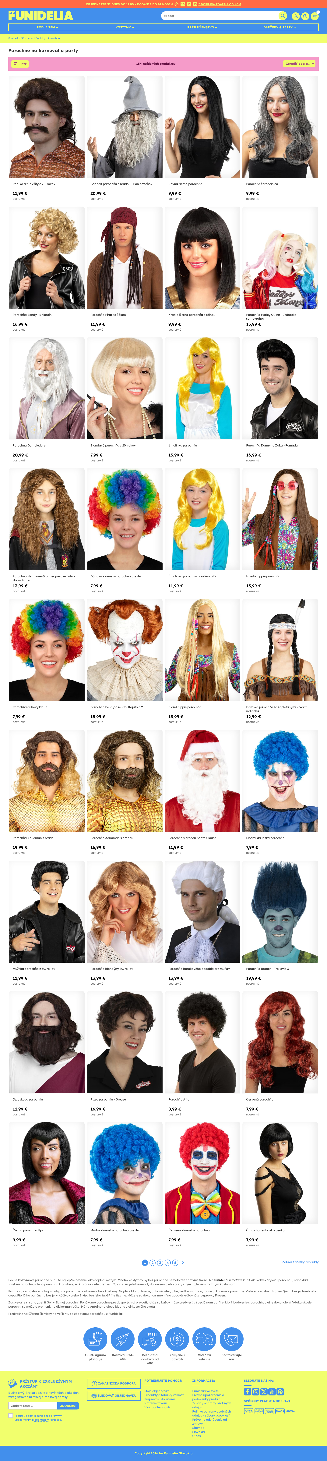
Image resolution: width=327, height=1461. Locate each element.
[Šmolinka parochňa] (202, 388)
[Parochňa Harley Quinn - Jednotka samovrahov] (280, 258)
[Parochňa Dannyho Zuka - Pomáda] (280, 388)
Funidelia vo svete (205, 1391)
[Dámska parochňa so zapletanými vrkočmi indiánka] (280, 650)
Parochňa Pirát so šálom (108, 315)
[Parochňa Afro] (202, 1042)
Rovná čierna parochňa (185, 184)
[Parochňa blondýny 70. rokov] (124, 912)
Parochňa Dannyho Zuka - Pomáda (272, 445)
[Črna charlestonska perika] (280, 1173)
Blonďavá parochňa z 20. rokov (113, 445)
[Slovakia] (247, 1392)
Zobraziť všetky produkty (300, 1262)
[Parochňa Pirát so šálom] (124, 258)
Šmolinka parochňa (182, 445)
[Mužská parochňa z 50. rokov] (47, 912)
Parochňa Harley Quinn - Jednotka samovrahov (271, 317)
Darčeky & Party (278, 27)
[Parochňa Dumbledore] (47, 388)
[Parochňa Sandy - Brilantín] (47, 258)
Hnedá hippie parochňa (263, 576)
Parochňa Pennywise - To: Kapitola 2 (116, 707)
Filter (22, 64)
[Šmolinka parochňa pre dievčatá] (202, 519)
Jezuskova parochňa (28, 1099)
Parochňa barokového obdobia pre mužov (199, 969)
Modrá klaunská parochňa (265, 838)
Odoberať (68, 1406)
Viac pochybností (157, 1407)
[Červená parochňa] (280, 1042)
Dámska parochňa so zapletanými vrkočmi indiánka (277, 709)
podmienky (41, 1419)
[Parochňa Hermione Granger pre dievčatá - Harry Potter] (47, 519)
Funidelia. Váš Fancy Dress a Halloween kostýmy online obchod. (40, 15)
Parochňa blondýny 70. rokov (111, 969)
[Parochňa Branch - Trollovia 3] (280, 912)
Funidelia (13, 38)
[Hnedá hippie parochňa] (280, 519)
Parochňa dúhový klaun (30, 707)
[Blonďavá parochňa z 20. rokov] (124, 388)
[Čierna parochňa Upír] (47, 1173)
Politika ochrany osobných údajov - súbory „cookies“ (211, 1413)
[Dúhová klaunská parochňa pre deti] (124, 519)
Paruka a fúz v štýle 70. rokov (34, 184)
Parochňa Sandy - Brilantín (32, 315)
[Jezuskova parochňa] (47, 1042)
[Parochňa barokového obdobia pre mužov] (202, 912)
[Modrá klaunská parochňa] (280, 781)
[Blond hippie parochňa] (202, 650)
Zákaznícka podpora (116, 1383)
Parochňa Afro (178, 1099)
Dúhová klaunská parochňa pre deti (116, 576)
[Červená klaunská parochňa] (202, 1173)
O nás (196, 1436)
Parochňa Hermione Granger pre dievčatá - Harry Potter (44, 578)
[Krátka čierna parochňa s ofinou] (202, 258)
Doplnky (40, 38)
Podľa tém (46, 27)
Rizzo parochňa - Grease (108, 1099)
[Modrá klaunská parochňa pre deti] (124, 1173)
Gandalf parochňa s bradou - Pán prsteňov (121, 184)
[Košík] (315, 16)
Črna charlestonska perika (265, 1230)
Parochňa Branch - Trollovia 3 (267, 969)
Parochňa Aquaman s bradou (34, 838)
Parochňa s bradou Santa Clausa (192, 838)
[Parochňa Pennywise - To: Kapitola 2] (124, 650)
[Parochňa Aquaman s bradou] (47, 781)
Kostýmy (123, 27)
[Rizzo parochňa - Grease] (124, 1042)
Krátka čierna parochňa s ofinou (192, 315)
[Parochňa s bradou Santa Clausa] (202, 781)
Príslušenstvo (200, 27)
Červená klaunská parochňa (189, 1230)
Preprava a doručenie (159, 1399)
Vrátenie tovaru (155, 1403)
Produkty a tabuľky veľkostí (164, 1395)
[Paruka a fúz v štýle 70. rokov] (47, 127)
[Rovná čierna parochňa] (202, 127)
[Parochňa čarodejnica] (280, 127)
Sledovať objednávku (116, 1395)
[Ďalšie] (183, 1262)
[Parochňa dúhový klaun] (47, 650)
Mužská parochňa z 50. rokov (34, 969)
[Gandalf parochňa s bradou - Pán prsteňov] (124, 127)
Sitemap (198, 1428)
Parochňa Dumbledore (29, 445)
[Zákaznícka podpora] (305, 16)
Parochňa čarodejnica (262, 184)
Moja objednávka (157, 1391)
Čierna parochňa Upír (28, 1230)
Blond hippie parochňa (184, 707)
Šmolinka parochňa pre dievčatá (192, 576)
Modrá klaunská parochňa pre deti (115, 1230)
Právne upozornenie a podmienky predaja (208, 1397)
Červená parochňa (259, 1099)
